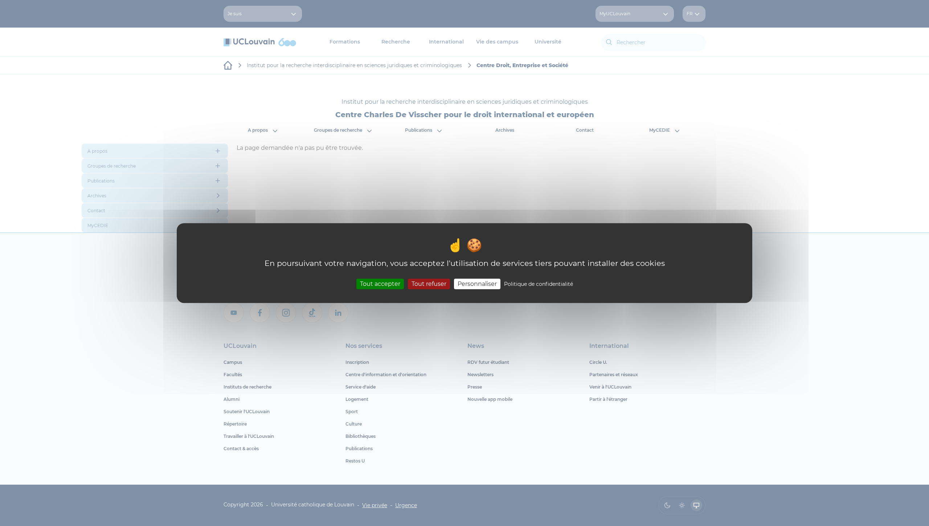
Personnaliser (477, 283)
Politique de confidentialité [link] (538, 284)
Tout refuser (429, 283)
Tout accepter (380, 283)
